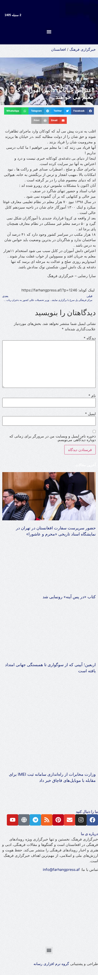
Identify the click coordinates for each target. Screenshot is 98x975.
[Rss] (46, 820)
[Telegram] (35, 820)
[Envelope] (69, 820)
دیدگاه (90, 338)
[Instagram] (81, 820)
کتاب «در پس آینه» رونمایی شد (69, 596)
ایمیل (90, 413)
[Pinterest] (58, 820)
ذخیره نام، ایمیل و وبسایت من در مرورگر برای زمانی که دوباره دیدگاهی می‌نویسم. (52, 438)
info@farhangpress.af (61, 869)
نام (92, 395)
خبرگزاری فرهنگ (83, 49)
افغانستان (58, 49)
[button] (49, 31)
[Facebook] (92, 820)
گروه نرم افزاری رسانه (51, 963)
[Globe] (24, 820)
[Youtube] (12, 820)
